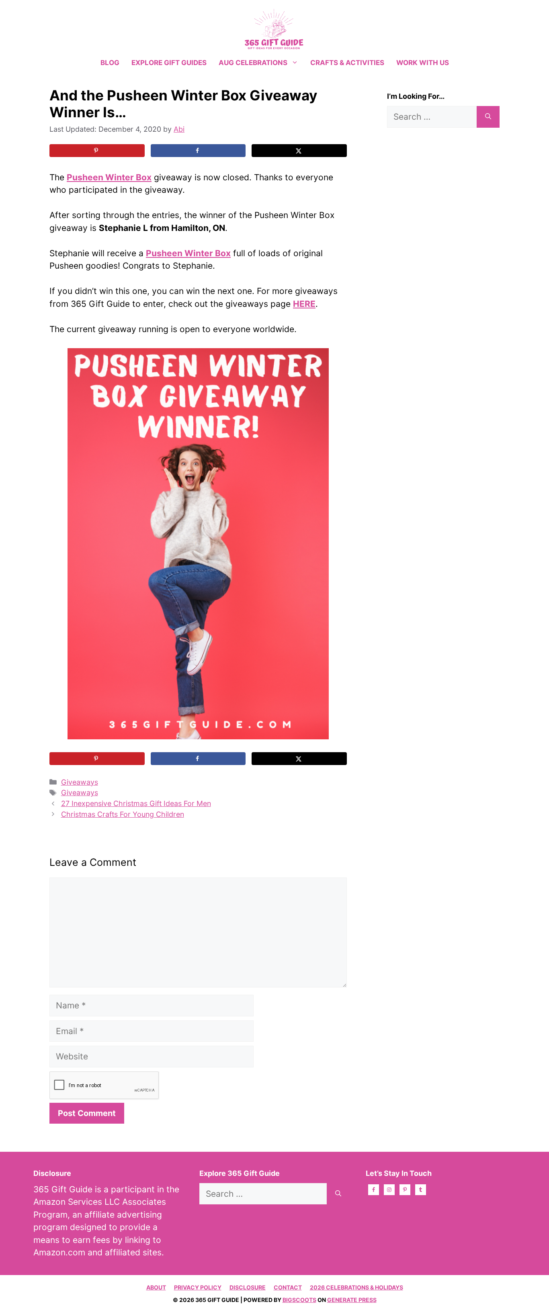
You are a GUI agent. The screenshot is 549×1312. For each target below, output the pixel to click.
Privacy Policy (197, 1287)
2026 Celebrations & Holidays (356, 1287)
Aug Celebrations (253, 63)
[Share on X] (299, 150)
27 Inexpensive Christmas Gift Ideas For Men (136, 803)
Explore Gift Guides (169, 63)
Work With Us (422, 63)
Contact (288, 1287)
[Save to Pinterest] (97, 150)
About (156, 1287)
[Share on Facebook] (198, 150)
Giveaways (79, 782)
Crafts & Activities (347, 63)
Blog (109, 63)
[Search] (488, 117)
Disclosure (247, 1287)
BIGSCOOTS (299, 1299)
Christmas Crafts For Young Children (122, 814)
